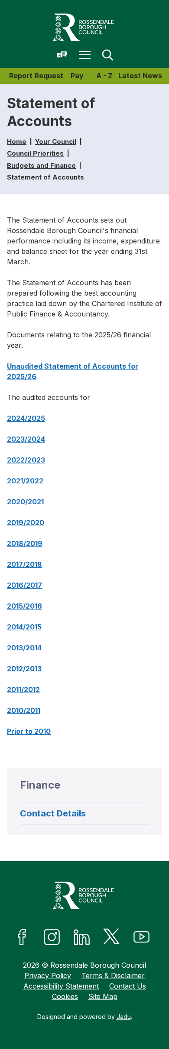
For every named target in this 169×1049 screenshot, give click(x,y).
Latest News (140, 75)
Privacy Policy (47, 975)
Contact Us (127, 986)
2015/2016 (24, 606)
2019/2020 (25, 522)
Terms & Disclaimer (113, 975)
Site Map (102, 996)
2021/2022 (25, 480)
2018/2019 (24, 543)
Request (49, 75)
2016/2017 (24, 585)
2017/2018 (24, 564)
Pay (77, 75)
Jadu (124, 1016)
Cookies (65, 996)
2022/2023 (26, 460)
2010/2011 (23, 710)
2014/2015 (24, 627)
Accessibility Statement (61, 986)
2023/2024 (26, 439)
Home (16, 141)
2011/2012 (23, 689)
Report (20, 75)
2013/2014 (24, 647)
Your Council (55, 141)
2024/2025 (26, 418)
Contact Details (53, 813)
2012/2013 (24, 668)
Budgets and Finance (41, 165)
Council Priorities (35, 153)
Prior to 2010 (29, 731)
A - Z (104, 75)
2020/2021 (25, 501)
